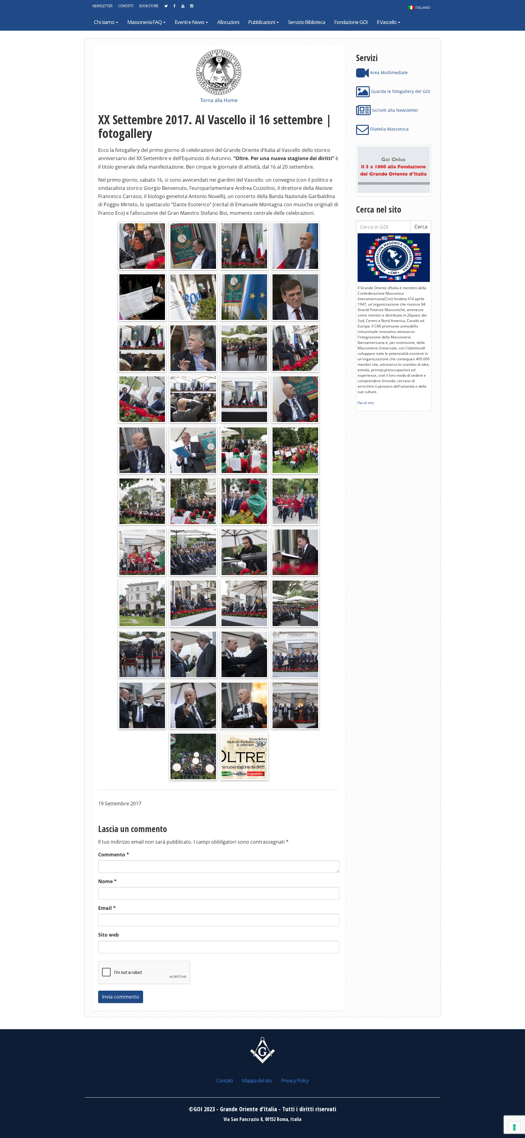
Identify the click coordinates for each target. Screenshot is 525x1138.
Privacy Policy (295, 1080)
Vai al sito (366, 402)
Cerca (420, 226)
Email (107, 908)
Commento (113, 854)
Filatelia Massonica (389, 129)
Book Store (148, 6)
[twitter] (165, 7)
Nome (107, 881)
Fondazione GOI (351, 22)
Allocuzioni (228, 22)
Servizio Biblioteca (306, 22)
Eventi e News (190, 22)
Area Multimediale (388, 72)
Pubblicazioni (262, 22)
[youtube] (182, 7)
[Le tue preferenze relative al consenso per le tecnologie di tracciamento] (514, 1127)
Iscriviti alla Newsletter (394, 110)
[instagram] (191, 7)
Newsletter (102, 6)
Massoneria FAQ (145, 22)
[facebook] (174, 7)
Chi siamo (104, 22)
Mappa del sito (257, 1080)
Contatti (125, 6)
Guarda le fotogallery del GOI (400, 91)
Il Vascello (387, 22)
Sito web (108, 934)
